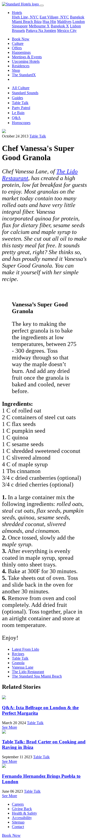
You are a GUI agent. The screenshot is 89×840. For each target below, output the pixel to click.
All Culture (20, 88)
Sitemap (18, 822)
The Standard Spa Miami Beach (37, 676)
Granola (18, 663)
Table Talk (20, 103)
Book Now (20, 39)
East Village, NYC (54, 17)
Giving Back (22, 809)
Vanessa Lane (22, 667)
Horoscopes (21, 123)
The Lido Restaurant (28, 672)
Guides (17, 98)
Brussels (18, 30)
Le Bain (18, 113)
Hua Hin (49, 21)
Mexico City (67, 30)
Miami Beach (23, 21)
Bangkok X (60, 26)
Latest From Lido (25, 649)
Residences (20, 66)
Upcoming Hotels (26, 61)
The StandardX (24, 75)
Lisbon (75, 26)
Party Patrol (21, 108)
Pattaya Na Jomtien (41, 30)
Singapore (20, 26)
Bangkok (77, 17)
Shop (16, 70)
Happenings (21, 52)
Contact (18, 827)
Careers (18, 804)
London (78, 21)
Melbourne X (39, 26)
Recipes (18, 654)
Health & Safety (24, 813)
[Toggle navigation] (42, 5)
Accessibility (22, 818)
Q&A (16, 118)
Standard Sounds (25, 93)
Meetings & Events (27, 57)
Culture (17, 43)
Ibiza (38, 21)
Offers (17, 48)
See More (9, 727)
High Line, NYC (25, 17)
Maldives (64, 21)
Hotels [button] (17, 12)
